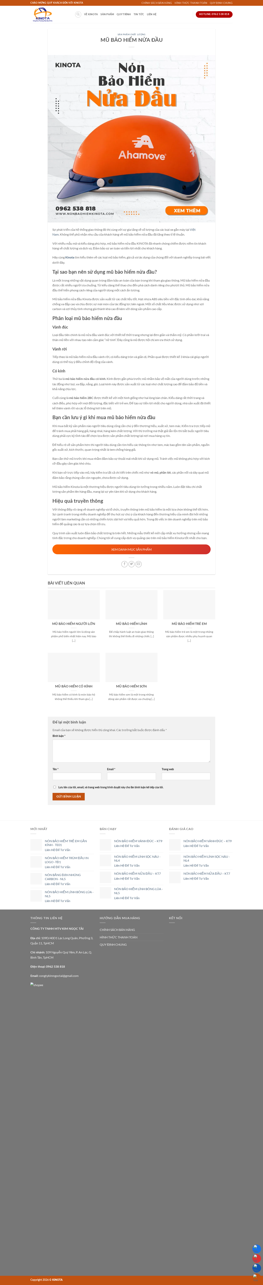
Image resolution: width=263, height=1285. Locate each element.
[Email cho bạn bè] (138, 564)
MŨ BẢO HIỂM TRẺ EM (189, 623)
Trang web (168, 769)
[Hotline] (256, 1258)
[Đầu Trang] (256, 1277)
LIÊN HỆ (152, 14)
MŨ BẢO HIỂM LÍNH (131, 623)
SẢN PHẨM (107, 14)
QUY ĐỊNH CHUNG (221, 2)
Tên (56, 769)
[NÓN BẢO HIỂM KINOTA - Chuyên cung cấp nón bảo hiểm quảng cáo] (49, 14)
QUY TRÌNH (124, 14)
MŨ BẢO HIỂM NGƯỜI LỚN (73, 623)
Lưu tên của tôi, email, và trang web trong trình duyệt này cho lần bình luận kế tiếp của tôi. (110, 787)
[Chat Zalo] (256, 1249)
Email (111, 769)
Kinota (69, 257)
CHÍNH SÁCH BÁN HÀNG (157, 2)
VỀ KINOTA (91, 14)
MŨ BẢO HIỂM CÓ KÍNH (73, 686)
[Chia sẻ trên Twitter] (131, 564)
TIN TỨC (139, 14)
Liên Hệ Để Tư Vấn (57, 850)
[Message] (256, 1268)
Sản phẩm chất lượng (132, 34)
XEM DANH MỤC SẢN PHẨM (131, 549)
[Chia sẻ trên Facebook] (124, 564)
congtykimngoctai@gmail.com (59, 975)
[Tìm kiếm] (78, 14)
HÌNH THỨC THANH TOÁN (191, 2)
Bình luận (59, 736)
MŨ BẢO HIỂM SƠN (131, 686)
